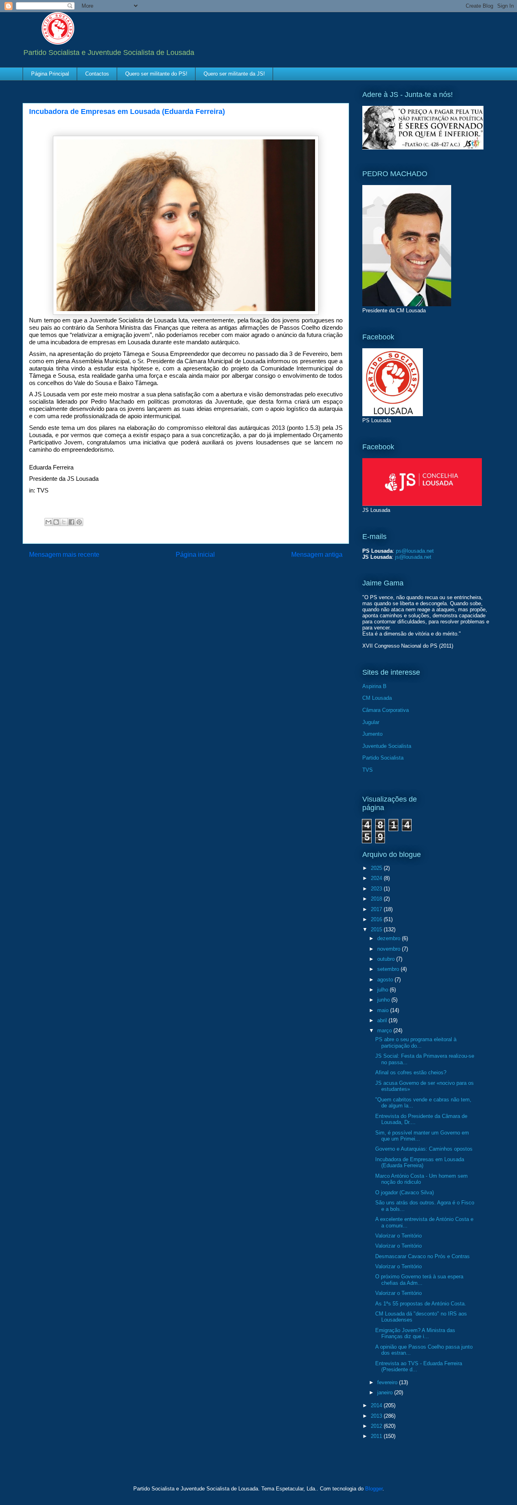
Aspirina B (374, 686)
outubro (386, 959)
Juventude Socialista (386, 746)
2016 (377, 919)
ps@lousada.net (415, 551)
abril (383, 1020)
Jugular (370, 722)
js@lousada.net (413, 557)
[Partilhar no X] (64, 522)
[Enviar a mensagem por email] (48, 522)
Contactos (97, 74)
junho (384, 1000)
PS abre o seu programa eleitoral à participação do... (415, 1042)
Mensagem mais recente (64, 554)
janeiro (385, 1392)
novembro (389, 949)
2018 (377, 899)
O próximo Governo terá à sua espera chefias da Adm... (419, 1279)
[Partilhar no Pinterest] (79, 522)
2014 (377, 1405)
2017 (377, 909)
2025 (377, 868)
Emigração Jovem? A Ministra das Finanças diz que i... (415, 1333)
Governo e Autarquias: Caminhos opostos (424, 1149)
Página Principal (50, 74)
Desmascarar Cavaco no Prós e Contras (422, 1256)
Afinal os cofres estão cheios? (410, 1072)
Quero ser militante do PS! (156, 74)
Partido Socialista (383, 758)
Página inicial (195, 554)
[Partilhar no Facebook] (71, 522)
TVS (367, 770)
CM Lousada (377, 698)
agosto (386, 980)
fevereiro (388, 1382)
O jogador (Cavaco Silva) (404, 1192)
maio (383, 1010)
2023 (377, 889)
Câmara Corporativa (385, 710)
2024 (377, 878)
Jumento (372, 734)
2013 (377, 1416)
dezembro (389, 938)
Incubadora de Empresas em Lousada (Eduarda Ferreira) (419, 1162)
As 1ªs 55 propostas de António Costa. (420, 1304)
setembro (389, 969)
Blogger (373, 1489)
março (385, 1030)
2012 (377, 1426)
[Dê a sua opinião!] (56, 522)
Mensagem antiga (317, 554)
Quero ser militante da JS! (234, 74)
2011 (377, 1436)
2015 (377, 929)
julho (383, 990)
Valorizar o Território (398, 1236)
